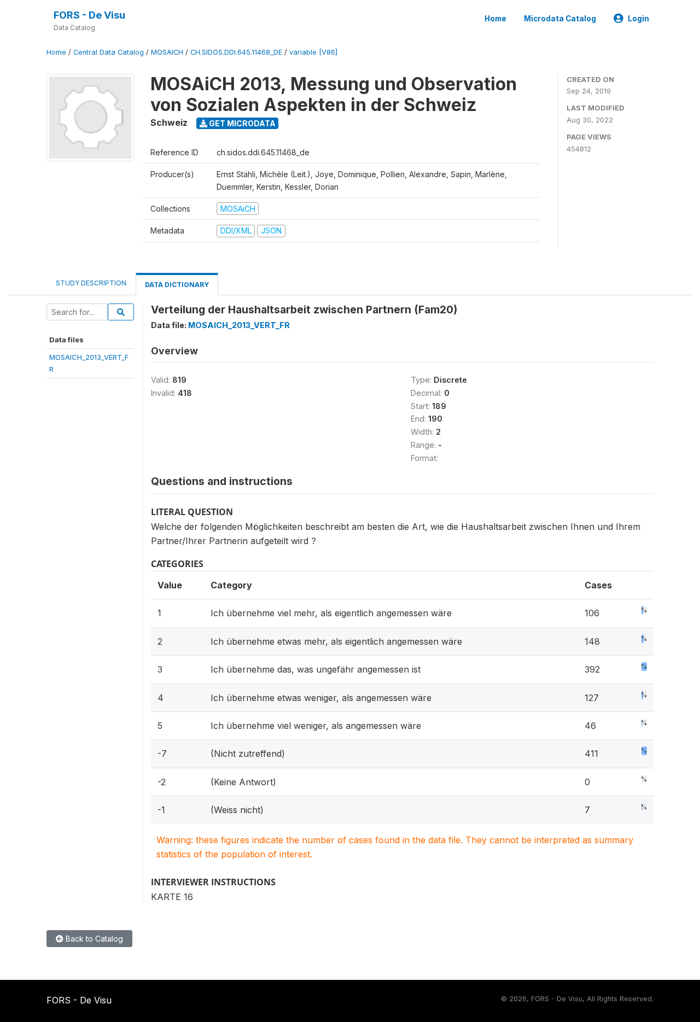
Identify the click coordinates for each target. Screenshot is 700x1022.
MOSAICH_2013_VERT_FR (239, 325)
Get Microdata (241, 123)
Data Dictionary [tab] (177, 285)
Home (495, 18)
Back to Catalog (93, 938)
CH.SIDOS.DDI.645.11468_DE (236, 52)
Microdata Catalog (560, 18)
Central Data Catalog (108, 52)
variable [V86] (313, 52)
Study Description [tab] (91, 283)
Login (638, 18)
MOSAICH (167, 52)
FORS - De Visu (89, 15)
